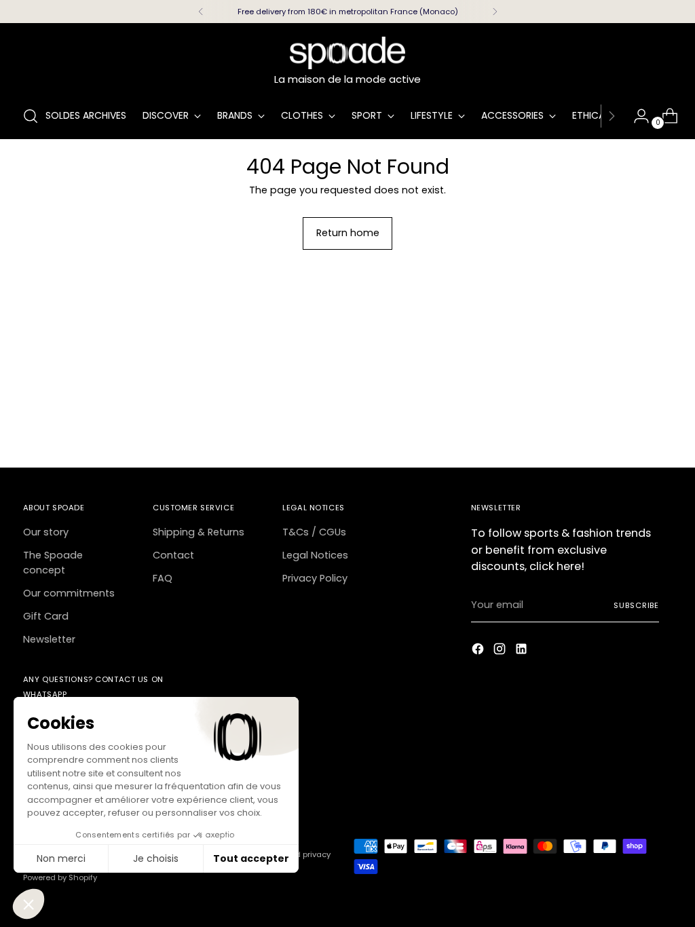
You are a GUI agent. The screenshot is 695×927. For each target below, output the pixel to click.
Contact (173, 555)
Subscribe (636, 605)
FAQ (162, 578)
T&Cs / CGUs (314, 532)
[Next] (495, 11)
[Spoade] (347, 53)
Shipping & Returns (198, 532)
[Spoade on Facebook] (479, 651)
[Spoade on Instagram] (501, 651)
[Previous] (201, 11)
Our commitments (69, 593)
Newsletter (49, 639)
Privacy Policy (315, 578)
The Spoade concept (53, 562)
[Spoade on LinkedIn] (522, 651)
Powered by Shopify (60, 877)
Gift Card (46, 616)
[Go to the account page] (636, 116)
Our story (46, 532)
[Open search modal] (30, 116)
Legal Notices (315, 555)
